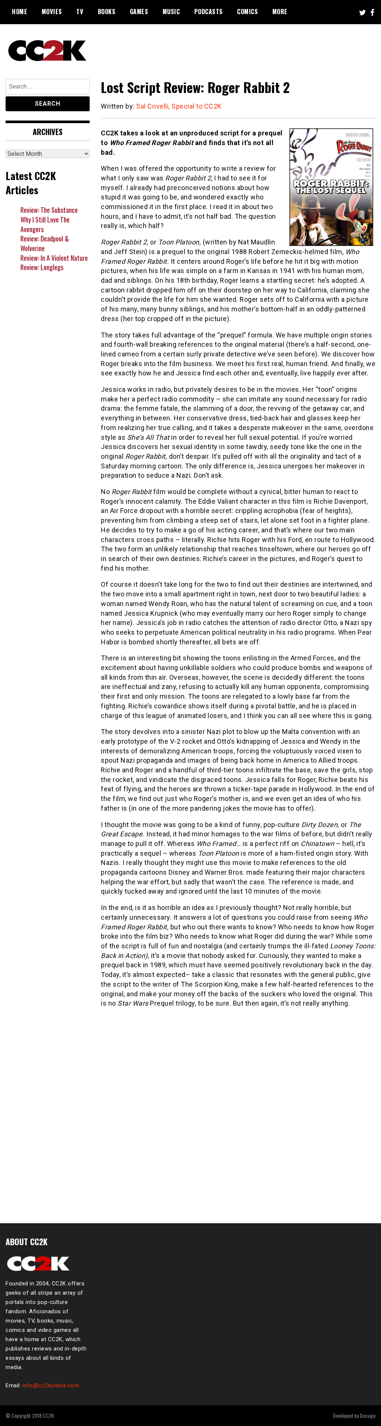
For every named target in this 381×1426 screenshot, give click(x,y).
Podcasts (208, 11)
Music (171, 11)
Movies (52, 11)
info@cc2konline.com (51, 1385)
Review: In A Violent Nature (54, 258)
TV (79, 11)
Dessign (367, 1415)
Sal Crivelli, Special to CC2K (179, 106)
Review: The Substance (49, 210)
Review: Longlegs (41, 267)
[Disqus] (238, 1111)
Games (139, 11)
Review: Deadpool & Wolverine (44, 243)
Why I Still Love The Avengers (45, 224)
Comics (247, 11)
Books (107, 11)
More (280, 11)
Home (19, 11)
